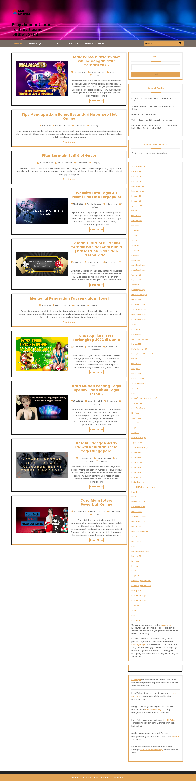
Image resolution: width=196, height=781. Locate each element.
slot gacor (135, 368)
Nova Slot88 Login (139, 294)
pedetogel (136, 526)
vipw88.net (136, 373)
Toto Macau (136, 403)
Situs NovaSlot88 (138, 309)
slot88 (134, 240)
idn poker (135, 561)
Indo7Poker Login (138, 595)
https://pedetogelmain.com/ (144, 398)
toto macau (136, 260)
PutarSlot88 (136, 452)
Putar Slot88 (136, 462)
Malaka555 (136, 344)
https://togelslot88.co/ (141, 585)
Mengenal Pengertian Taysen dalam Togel (69, 298)
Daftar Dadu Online (139, 531)
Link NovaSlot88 (138, 304)
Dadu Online (136, 511)
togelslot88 (136, 215)
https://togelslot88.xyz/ (141, 580)
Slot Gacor (136, 571)
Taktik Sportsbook (94, 43)
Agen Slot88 (136, 442)
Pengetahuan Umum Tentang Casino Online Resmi (32, 29)
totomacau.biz (137, 191)
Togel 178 (135, 576)
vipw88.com (136, 418)
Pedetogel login (138, 644)
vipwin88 (135, 211)
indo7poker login (138, 437)
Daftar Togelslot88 (139, 349)
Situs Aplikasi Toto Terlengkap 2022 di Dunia (96, 337)
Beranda (18, 43)
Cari (155, 56)
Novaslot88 (166, 625)
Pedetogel (136, 171)
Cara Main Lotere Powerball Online (96, 502)
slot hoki (135, 388)
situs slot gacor (138, 186)
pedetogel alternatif (140, 551)
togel (133, 393)
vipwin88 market (138, 383)
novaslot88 (136, 255)
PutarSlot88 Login (138, 319)
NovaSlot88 (136, 299)
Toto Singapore (138, 166)
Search (180, 44)
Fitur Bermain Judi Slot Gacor (69, 155)
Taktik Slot (53, 43)
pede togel (136, 541)
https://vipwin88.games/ (142, 354)
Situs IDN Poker (168, 720)
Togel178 (135, 245)
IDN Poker (135, 413)
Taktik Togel (35, 43)
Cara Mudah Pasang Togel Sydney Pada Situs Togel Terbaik (96, 390)
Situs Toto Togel (138, 408)
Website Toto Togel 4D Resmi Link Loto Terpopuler (96, 195)
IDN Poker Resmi (138, 506)
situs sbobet (136, 220)
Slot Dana (135, 329)
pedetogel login (138, 265)
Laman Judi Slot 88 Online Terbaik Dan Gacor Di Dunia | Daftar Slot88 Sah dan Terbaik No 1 (96, 249)
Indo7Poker (136, 477)
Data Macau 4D (138, 521)
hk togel (134, 566)
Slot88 (134, 235)
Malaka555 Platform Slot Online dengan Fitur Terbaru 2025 (96, 61)
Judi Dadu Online (138, 516)
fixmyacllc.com (137, 378)
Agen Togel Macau (139, 339)
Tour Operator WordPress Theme (89, 777)
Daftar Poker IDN (138, 502)
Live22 (134, 615)
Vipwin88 (135, 230)
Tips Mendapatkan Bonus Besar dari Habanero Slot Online (69, 116)
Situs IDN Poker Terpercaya (143, 487)
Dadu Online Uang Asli (154, 709)
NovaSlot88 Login (138, 314)
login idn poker (137, 482)
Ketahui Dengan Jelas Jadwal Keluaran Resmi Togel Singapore (96, 447)
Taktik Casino (71, 43)
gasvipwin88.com (139, 206)
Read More (96, 100)
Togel (133, 610)
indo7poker (136, 590)
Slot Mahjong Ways (139, 447)
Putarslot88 (136, 196)
